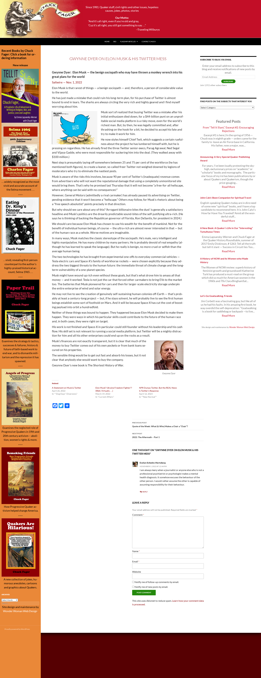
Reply (145, 492)
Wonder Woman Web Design (242, 327)
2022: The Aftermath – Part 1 (146, 435)
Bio (114, 41)
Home (107, 41)
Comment (138, 514)
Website (136, 571)
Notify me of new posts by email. (151, 586)
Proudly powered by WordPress (17, 629)
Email (135, 561)
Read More (228, 149)
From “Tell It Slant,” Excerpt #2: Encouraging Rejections (228, 129)
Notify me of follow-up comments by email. (157, 582)
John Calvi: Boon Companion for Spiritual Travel (225, 197)
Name (136, 551)
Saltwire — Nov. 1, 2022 (67, 82)
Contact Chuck (149, 41)
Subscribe (228, 81)
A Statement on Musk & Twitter (66, 387)
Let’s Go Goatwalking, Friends (216, 295)
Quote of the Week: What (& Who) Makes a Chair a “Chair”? (160, 425)
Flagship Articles (128, 41)
